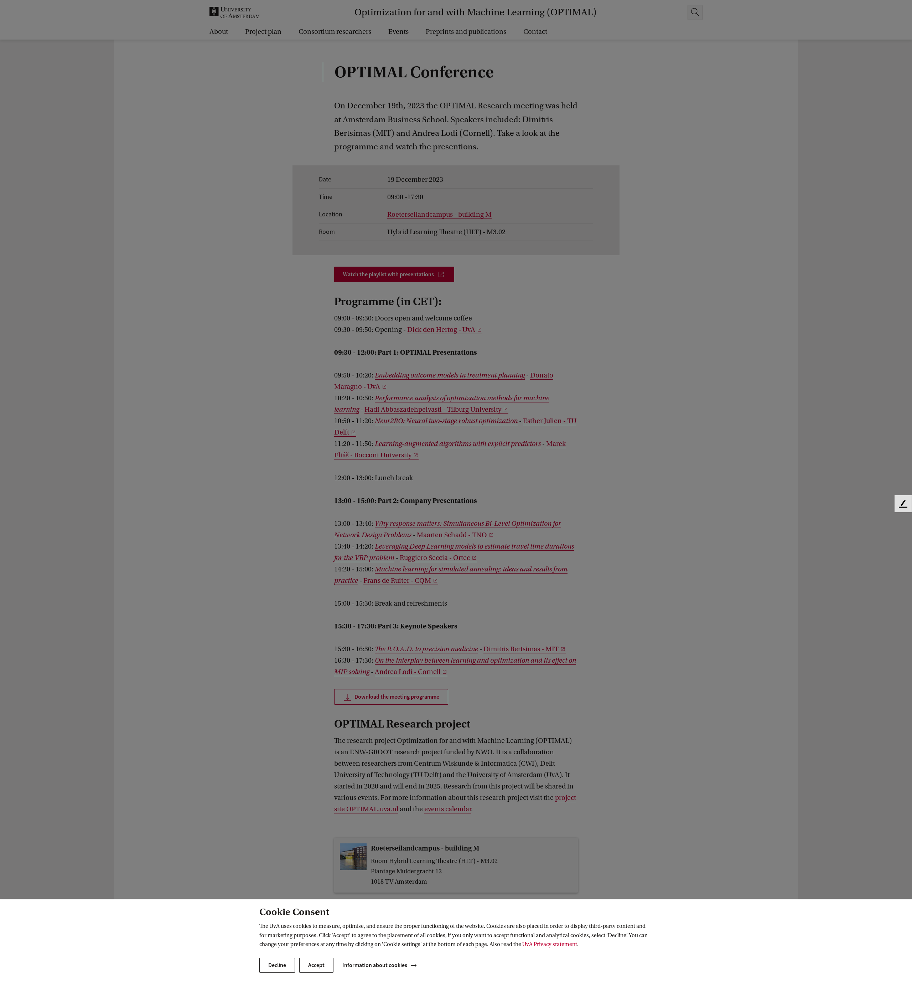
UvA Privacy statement (549, 944)
